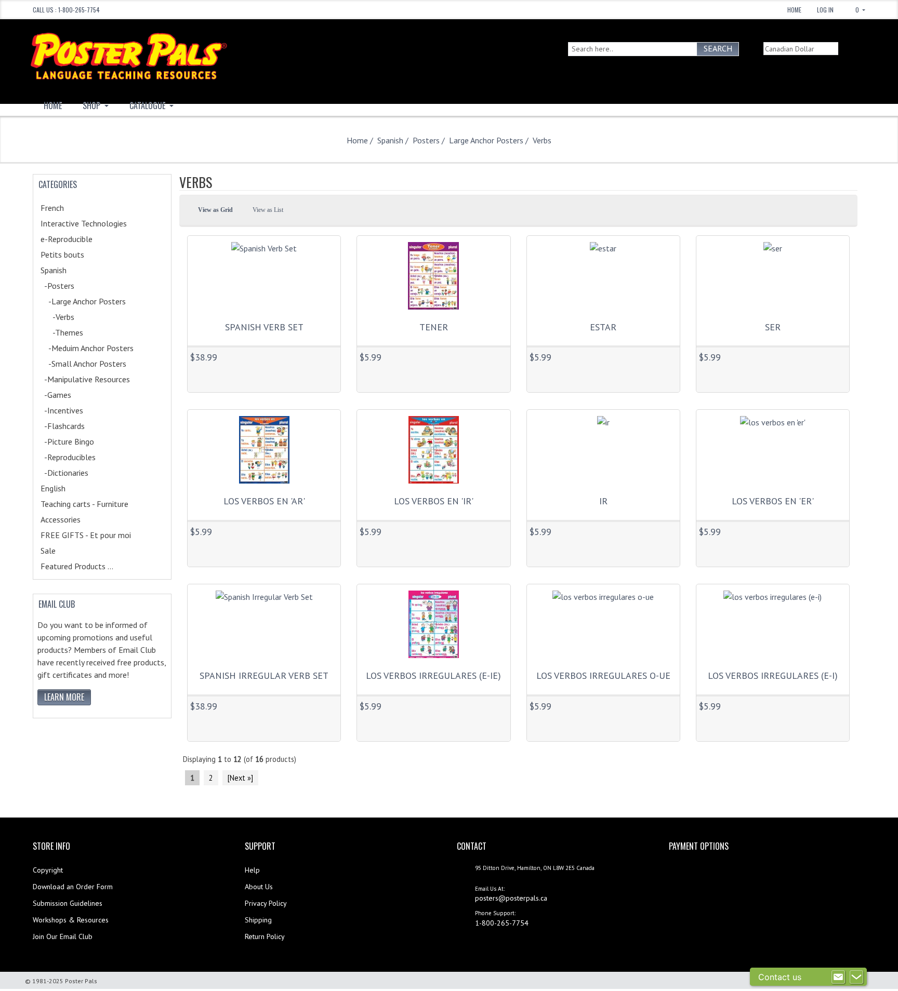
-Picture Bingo (78, 441)
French (68, 208)
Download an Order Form (73, 886)
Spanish (390, 140)
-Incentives (73, 410)
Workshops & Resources (71, 920)
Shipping (258, 920)
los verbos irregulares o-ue (603, 675)
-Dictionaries (76, 472)
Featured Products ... (77, 566)
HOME (53, 105)
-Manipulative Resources (96, 379)
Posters (426, 140)
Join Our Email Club (63, 936)
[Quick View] (217, 371)
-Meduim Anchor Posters (101, 348)
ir (603, 501)
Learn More (64, 697)
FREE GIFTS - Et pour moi (97, 535)
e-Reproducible (80, 239)
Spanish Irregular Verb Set (264, 675)
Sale (48, 550)
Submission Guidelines (67, 903)
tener (433, 327)
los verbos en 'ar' (264, 501)
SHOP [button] (92, 105)
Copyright (48, 870)
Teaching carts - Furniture (98, 504)
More (319, 369)
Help (252, 870)
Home (794, 9)
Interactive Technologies (95, 223)
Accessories (74, 519)
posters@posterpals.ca (511, 898)
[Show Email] (838, 977)
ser (773, 327)
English (67, 488)
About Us (259, 886)
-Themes (75, 332)
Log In (825, 9)
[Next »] (240, 778)
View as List (268, 209)
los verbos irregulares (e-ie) (433, 675)
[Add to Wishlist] (198, 371)
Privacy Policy (266, 903)
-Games (67, 395)
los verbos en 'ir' (433, 501)
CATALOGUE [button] (148, 105)
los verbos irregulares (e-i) (773, 675)
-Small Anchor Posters (97, 363)
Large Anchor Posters (486, 140)
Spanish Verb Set (264, 327)
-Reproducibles (79, 457)
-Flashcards (74, 426)
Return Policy (265, 936)
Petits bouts (76, 254)
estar (603, 327)
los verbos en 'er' (773, 501)
